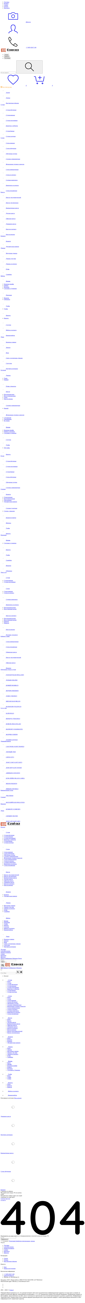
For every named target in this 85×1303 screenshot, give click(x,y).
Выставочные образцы (12, 103)
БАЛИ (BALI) (10, 713)
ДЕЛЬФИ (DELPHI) (11, 680)
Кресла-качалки (10, 234)
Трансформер (8, 419)
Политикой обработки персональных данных (22, 1241)
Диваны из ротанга (11, 264)
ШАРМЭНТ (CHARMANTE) (14, 729)
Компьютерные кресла (12, 208)
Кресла (8, 391)
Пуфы (7, 269)
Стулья (8, 577)
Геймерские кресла (11, 652)
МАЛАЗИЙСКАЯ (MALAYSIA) (15, 802)
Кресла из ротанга (11, 229)
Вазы (7, 353)
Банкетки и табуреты (12, 125)
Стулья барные (10, 131)
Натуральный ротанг (10, 607)
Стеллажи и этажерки (10, 433)
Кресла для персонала (12, 202)
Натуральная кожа (9, 394)
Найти (2, 961)
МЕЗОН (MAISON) (11, 783)
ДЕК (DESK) (9, 795)
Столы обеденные (11, 148)
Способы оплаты (9, 1247)
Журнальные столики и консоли (15, 164)
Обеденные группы (11, 153)
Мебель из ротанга (11, 330)
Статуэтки (9, 363)
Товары (6, 54)
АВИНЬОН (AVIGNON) (13, 773)
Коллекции (7, 58)
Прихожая (9, 295)
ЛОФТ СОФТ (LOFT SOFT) (14, 762)
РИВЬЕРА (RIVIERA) (12, 789)
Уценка (8, 98)
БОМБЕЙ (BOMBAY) (12, 685)
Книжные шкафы (9, 284)
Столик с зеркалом (9, 511)
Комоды (8, 315)
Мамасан (6, 623)
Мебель (8, 918)
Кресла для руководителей (13, 197)
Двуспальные (8, 500)
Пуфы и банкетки (11, 386)
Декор (7, 936)
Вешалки (6, 298)
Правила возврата (9, 1248)
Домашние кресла (11, 224)
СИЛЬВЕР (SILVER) (12, 816)
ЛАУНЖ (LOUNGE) (12, 739)
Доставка (6, 2)
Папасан (6, 621)
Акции (8, 92)
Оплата (6, 6)
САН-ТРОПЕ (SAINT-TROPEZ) (15, 746)
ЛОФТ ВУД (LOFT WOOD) (14, 767)
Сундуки (8, 325)
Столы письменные (11, 190)
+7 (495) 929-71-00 (31, 47)
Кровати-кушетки (11, 517)
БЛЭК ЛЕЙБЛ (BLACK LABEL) (15, 778)
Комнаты (7, 56)
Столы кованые (10, 143)
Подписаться (4, 1239)
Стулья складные (11, 136)
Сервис (6, 5)
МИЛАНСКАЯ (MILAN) (13, 701)
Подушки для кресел (12, 635)
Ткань (5, 378)
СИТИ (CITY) (10, 757)
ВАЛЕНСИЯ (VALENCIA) (13, 706)
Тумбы (8, 306)
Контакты (7, 8)
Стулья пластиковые (12, 120)
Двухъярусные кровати (12, 246)
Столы (8, 588)
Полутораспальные (9, 498)
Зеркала (8, 347)
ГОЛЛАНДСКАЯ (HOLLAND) (15, 675)
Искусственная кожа (10, 396)
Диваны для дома (11, 258)
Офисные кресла (10, 218)
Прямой (6, 379)
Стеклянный (7, 417)
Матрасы (8, 523)
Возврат (6, 3)
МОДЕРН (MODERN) (12, 690)
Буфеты (6, 285)
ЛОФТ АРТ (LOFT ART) (13, 821)
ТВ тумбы (7, 448)
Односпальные (8, 497)
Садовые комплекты (12, 180)
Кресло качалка (8, 399)
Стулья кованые (10, 115)
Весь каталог (18, 1098)
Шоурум (28, 22)
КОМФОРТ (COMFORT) (13, 809)
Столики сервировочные (13, 159)
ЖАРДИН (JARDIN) (12, 734)
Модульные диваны (11, 253)
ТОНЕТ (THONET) (11, 696)
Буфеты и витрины (9, 431)
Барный (6, 408)
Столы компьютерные (12, 169)
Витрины (6, 287)
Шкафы (8, 281)
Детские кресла (10, 213)
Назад (9, 981)
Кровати (8, 241)
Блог (5, 1267)
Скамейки (9, 274)
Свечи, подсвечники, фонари (14, 358)
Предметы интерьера (12, 368)
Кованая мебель (10, 335)
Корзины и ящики (11, 342)
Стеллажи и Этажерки (10, 288)
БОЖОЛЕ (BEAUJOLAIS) (13, 724)
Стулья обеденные (11, 110)
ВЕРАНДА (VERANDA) (13, 718)
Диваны (8, 375)
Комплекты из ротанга (12, 185)
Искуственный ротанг (10, 609)
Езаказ (11, 1290)
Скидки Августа (5, 1198)
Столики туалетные (11, 508)
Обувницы (7, 299)
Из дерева (7, 420)
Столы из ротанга (11, 175)
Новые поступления (9, 1268)
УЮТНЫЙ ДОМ (11, 752)
